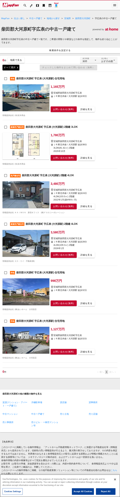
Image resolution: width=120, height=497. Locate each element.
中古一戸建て (35, 18)
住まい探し (19, 18)
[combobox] (89, 61)
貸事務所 (93, 402)
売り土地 (64, 414)
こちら (114, 470)
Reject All (105, 491)
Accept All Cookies (83, 491)
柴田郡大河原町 (82, 18)
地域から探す (53, 18)
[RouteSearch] (31, 5)
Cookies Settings (12, 491)
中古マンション (10, 414)
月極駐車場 (36, 402)
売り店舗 (93, 414)
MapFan (5, 18)
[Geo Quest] (56, 5)
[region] (60, 485)
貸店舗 (63, 402)
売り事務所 (7, 422)
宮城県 (67, 18)
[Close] (115, 479)
